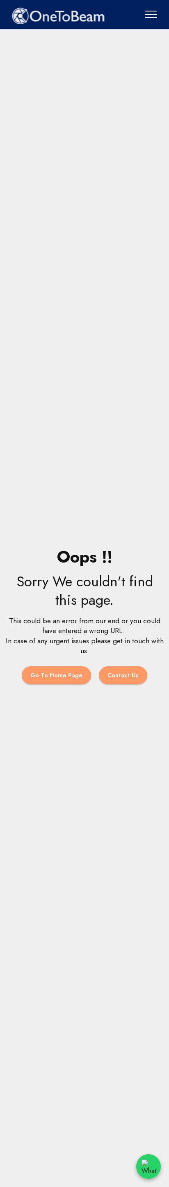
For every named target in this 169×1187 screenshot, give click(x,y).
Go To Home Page (56, 675)
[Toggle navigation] (151, 14)
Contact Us (123, 675)
